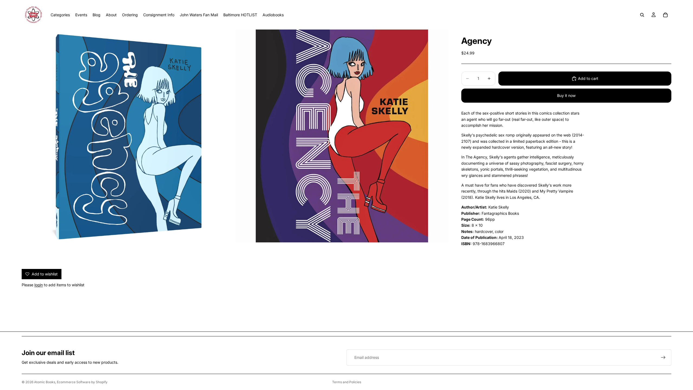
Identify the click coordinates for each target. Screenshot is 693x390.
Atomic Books (44, 382)
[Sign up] (663, 357)
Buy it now (566, 95)
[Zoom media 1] (128, 136)
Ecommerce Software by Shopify (82, 382)
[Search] (642, 15)
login (38, 284)
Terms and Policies (346, 382)
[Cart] (665, 15)
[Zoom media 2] (342, 136)
